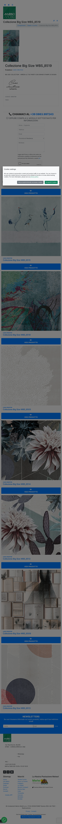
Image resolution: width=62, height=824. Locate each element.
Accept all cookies (51, 182)
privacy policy (34, 177)
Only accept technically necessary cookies (30, 182)
